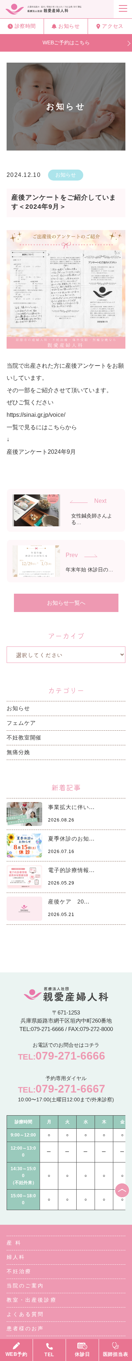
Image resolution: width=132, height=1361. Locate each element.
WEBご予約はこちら (66, 42)
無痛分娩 (18, 752)
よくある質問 (25, 1314)
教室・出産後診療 (32, 1300)
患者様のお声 (25, 1328)
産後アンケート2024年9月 (41, 452)
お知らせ (69, 26)
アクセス (112, 26)
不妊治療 (19, 1271)
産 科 (14, 1243)
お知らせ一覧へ (66, 603)
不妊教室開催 (24, 737)
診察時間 (25, 26)
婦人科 (16, 1257)
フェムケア (21, 723)
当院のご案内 (25, 1285)
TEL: (61, 1056)
